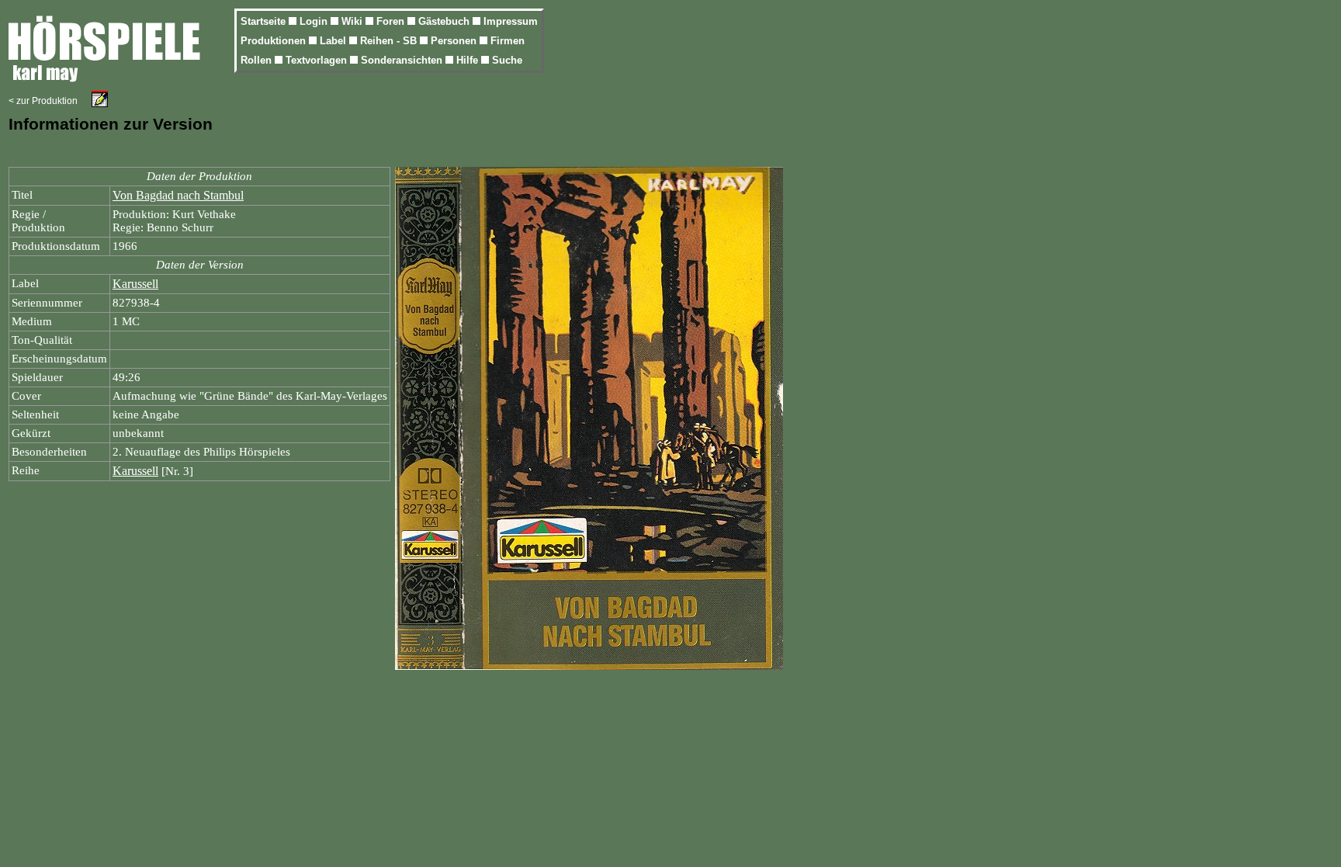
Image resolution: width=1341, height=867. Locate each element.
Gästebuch (445, 21)
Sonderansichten (403, 60)
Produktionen (275, 41)
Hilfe (468, 60)
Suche (507, 60)
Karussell (135, 283)
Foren (391, 21)
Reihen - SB (390, 41)
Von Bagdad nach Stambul (178, 195)
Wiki (353, 21)
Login (315, 21)
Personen (455, 41)
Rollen (258, 60)
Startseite (265, 21)
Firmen (507, 41)
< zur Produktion (43, 100)
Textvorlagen (318, 60)
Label (334, 41)
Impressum (510, 21)
